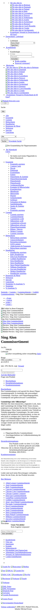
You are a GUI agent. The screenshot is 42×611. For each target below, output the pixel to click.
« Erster (8, 298)
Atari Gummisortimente (14, 485)
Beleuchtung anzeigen (18, 238)
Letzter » (9, 305)
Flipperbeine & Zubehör (19, 177)
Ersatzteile (9, 118)
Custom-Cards (15, 166)
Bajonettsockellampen (18, 242)
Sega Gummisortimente (14, 508)
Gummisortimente (16, 217)
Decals (12, 168)
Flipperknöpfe (15, 181)
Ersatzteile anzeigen (17, 164)
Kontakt (9, 546)
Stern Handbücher (17, 263)
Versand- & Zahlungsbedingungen (18, 555)
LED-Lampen (15, 244)
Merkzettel (10, 65)
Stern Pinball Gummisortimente (17, 515)
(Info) (39, 354)
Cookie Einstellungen (13, 557)
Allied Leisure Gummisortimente (18, 483)
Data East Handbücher (18, 257)
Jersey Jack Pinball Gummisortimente (19, 502)
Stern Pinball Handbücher (19, 265)
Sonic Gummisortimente (14, 510)
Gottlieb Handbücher (18, 259)
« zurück (9, 300)
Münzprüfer (14, 194)
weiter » (9, 302)
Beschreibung (11, 381)
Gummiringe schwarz (18, 223)
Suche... (5, 141)
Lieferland (14, 41)
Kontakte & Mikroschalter (20, 187)
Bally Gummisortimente (14, 487)
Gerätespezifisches (17, 185)
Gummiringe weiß (17, 219)
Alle (7, 116)
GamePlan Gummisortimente (16, 498)
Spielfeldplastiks (16, 204)
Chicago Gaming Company (16, 494)
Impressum (10, 544)
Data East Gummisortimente (16, 496)
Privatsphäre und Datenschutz (17, 550)
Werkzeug (9, 128)
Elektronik (14, 170)
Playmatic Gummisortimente (16, 504)
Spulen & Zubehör (17, 206)
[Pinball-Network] (10, 101)
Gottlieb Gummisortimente (15, 500)
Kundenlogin (11, 47)
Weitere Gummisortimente (15, 521)
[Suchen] (2, 139)
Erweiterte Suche (15, 141)
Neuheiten (10, 284)
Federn (12, 175)
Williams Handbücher (18, 267)
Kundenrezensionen (13, 385)
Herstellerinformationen (14, 383)
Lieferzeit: (4, 352)
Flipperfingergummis (18, 227)
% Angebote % (19, 284)
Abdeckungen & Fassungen (20, 246)
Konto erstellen (20, 61)
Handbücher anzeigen (18, 252)
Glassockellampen (17, 240)
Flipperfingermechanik (18, 179)
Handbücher (10, 124)
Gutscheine (10, 132)
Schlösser (13, 200)
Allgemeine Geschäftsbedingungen (18, 552)
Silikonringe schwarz (18, 225)
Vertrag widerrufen (8, 607)
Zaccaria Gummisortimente (16, 519)
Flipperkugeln (15, 183)
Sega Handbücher (16, 261)
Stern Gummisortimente (14, 512)
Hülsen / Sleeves (16, 229)
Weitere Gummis (16, 231)
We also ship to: (16, 3)
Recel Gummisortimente (14, 506)
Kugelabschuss (15, 189)
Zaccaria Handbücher (18, 269)
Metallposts (14, 191)
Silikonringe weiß (16, 221)
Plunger (13, 196)
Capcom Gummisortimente (15, 489)
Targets (13, 208)
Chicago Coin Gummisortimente (18, 491)
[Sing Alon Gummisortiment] (12, 321)
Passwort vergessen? (22, 63)
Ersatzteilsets (15, 172)
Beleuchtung (10, 122)
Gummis (9, 120)
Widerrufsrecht (11, 548)
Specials (9, 130)
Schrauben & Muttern (18, 202)
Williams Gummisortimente (16, 517)
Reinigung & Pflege (13, 126)
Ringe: (3, 358)
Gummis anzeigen (17, 215)
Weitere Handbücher (17, 271)
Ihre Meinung (6, 479)
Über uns (9, 542)
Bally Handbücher (17, 254)
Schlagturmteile (16, 198)
